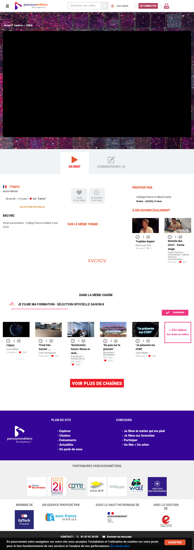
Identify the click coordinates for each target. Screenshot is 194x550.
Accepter (175, 542)
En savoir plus (120, 546)
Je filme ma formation (139, 435)
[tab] (74, 163)
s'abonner (178, 312)
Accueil (8, 25)
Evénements (67, 440)
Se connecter (148, 6)
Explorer (18, 25)
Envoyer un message (119, 536)
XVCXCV (97, 260)
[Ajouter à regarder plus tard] (139, 237)
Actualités (66, 444)
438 (34, 199)
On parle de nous (70, 449)
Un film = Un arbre (136, 444)
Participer (130, 440)
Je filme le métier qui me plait (144, 431)
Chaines (64, 435)
